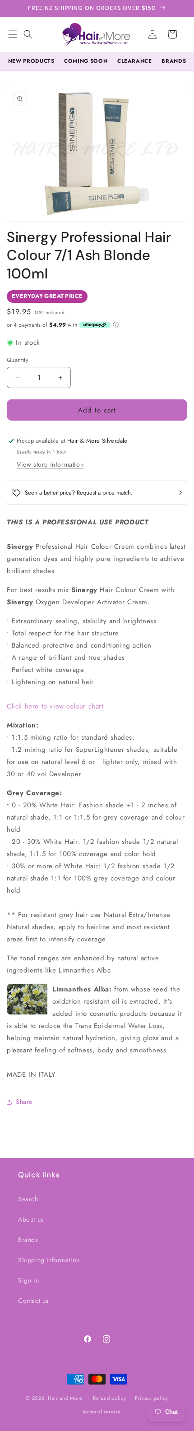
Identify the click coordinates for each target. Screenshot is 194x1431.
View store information (50, 464)
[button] (28, 34)
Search (28, 1199)
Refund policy (109, 1398)
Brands (28, 1239)
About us (31, 1219)
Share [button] (24, 1101)
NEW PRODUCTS (31, 61)
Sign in (28, 1280)
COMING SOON (85, 61)
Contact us (33, 1300)
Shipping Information (49, 1259)
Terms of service (101, 1411)
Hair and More (65, 1397)
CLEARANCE (134, 61)
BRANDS (174, 61)
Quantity (17, 360)
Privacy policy (151, 1398)
